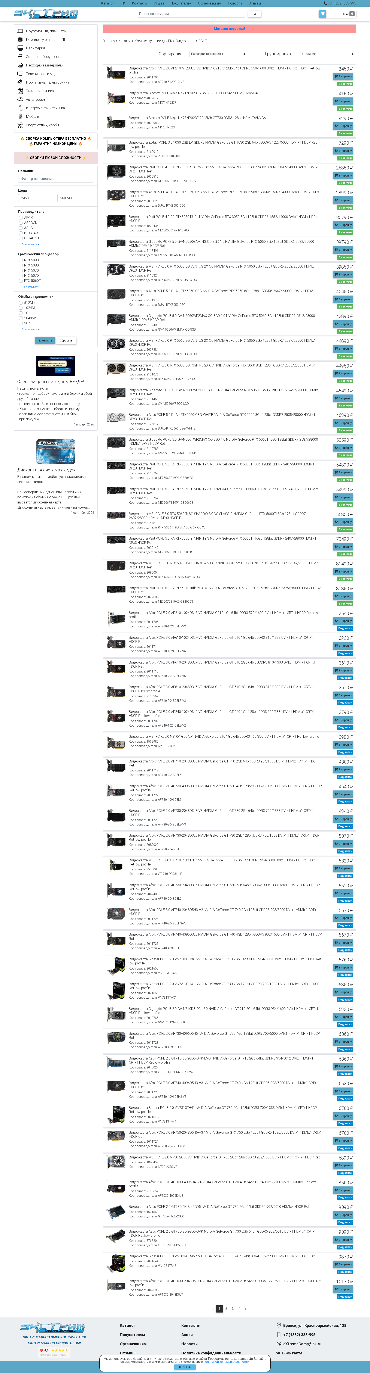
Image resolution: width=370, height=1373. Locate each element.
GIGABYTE (32, 238)
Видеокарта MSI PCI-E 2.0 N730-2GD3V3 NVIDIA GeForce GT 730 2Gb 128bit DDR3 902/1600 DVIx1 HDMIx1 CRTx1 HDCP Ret (224, 1157)
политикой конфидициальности (226, 1361)
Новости (235, 3)
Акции (159, 3)
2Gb (27, 323)
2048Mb (30, 318)
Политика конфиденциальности (211, 1353)
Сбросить (66, 340)
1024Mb (30, 308)
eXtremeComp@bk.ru (302, 1344)
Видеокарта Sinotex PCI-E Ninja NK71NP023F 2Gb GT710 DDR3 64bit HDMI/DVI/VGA (193, 93)
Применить (45, 340)
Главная (109, 41)
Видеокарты (185, 41)
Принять (185, 1367)
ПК (123, 3)
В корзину (345, 76)
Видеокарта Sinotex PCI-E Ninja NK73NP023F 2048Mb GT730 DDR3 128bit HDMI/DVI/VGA (197, 118)
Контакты (139, 3)
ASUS (28, 228)
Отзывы (255, 3)
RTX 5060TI (33, 281)
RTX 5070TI (33, 270)
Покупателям (181, 3)
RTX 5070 (31, 276)
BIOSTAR (31, 233)
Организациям (209, 3)
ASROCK (30, 223)
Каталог (107, 3)
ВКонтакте (292, 1353)
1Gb (27, 313)
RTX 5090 (31, 260)
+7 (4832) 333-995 (341, 3)
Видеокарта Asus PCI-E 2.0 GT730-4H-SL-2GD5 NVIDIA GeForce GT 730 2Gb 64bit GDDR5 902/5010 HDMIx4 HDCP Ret (219, 1207)
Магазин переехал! (229, 29)
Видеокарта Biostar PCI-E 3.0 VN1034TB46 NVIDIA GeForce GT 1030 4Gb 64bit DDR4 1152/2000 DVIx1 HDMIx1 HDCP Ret (222, 1256)
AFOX (28, 218)
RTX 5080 (31, 265)
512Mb (29, 303)
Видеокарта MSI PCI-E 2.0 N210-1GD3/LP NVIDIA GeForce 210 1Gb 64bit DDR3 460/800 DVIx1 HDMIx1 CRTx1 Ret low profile (224, 736)
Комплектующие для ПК (153, 41)
